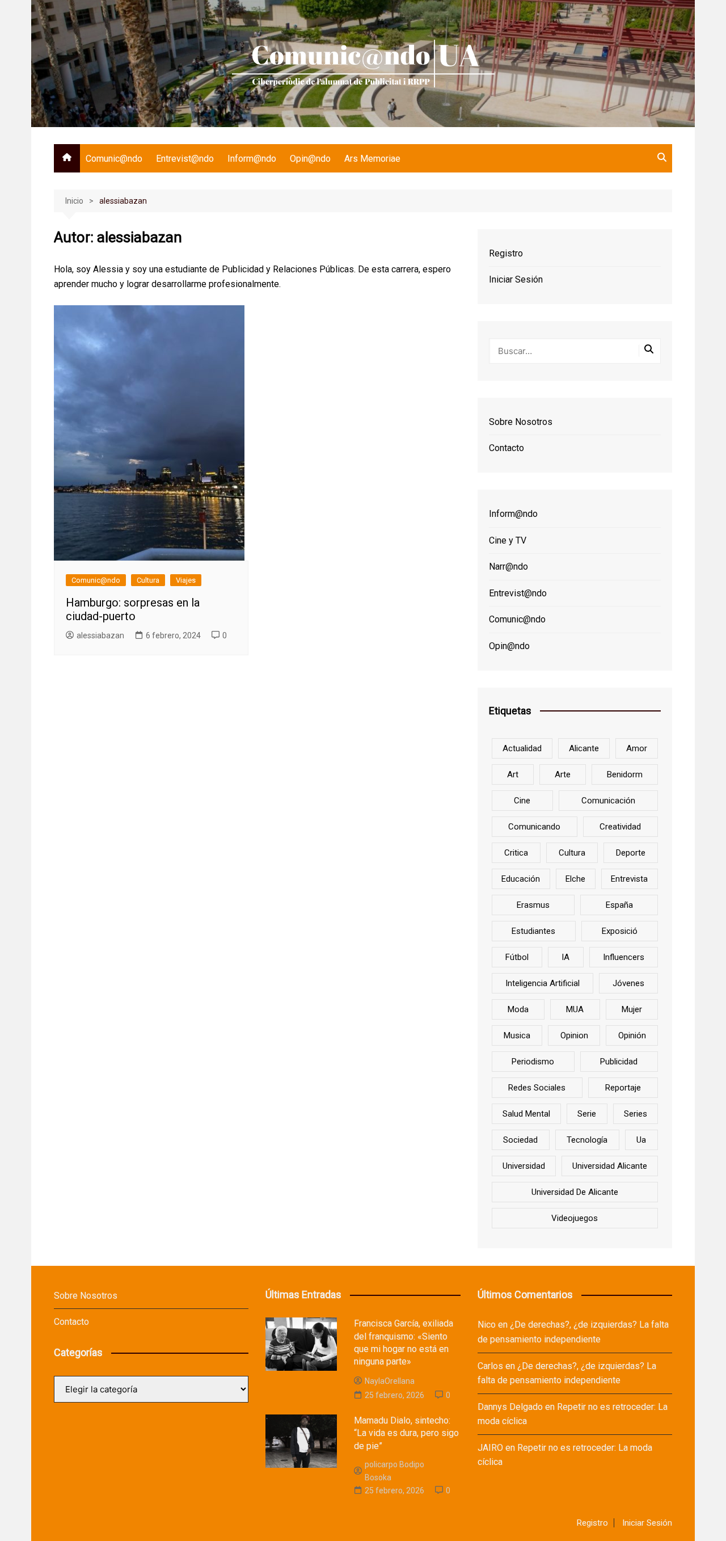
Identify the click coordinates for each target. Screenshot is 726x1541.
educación (520, 879)
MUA (575, 1009)
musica (517, 1035)
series (635, 1114)
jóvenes (628, 983)
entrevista (629, 879)
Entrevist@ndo (185, 158)
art (512, 774)
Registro (506, 253)
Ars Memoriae (372, 158)
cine (522, 800)
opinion (574, 1035)
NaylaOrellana (390, 1381)
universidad (524, 1166)
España (619, 905)
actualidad (522, 748)
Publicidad (619, 1061)
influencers (623, 957)
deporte (630, 853)
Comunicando (534, 827)
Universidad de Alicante (574, 1192)
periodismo (533, 1061)
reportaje (623, 1088)
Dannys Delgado (510, 1406)
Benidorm (625, 774)
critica (516, 853)
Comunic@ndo (114, 158)
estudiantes (533, 931)
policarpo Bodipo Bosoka (394, 1470)
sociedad (520, 1140)
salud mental (526, 1114)
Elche (575, 879)
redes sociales (536, 1088)
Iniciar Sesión (516, 279)
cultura (572, 853)
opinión (632, 1035)
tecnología (587, 1140)
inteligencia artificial (542, 983)
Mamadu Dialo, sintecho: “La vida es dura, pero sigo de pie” (406, 1433)
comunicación (608, 800)
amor (636, 748)
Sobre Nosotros (520, 421)
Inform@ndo (251, 158)
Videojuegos (574, 1218)
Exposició (620, 931)
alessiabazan (100, 635)
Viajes (186, 580)
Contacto (506, 448)
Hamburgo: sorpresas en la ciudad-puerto (133, 609)
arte (563, 774)
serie (586, 1114)
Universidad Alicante (609, 1166)
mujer (632, 1009)
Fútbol (517, 957)
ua (641, 1140)
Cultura (148, 580)
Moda (518, 1009)
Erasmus (533, 905)
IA (565, 957)
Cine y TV (507, 540)
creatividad (620, 827)
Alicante (584, 748)
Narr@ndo (508, 566)
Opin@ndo (310, 158)
